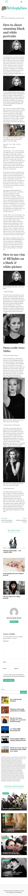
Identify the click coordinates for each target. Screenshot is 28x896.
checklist (14, 760)
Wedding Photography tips (11, 853)
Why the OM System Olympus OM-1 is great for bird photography (18, 719)
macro (23, 765)
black (20, 757)
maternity (8, 767)
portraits (20, 772)
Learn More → (14, 621)
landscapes (10, 765)
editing (8, 762)
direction (3, 762)
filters (12, 762)
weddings (9, 780)
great (16, 762)
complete (19, 760)
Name (5, 662)
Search (3, 689)
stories (21, 775)
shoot (8, 775)
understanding (20, 777)
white (14, 780)
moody (13, 767)
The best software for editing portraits (11, 597)
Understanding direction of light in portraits (13, 574)
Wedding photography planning (12, 808)
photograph (4, 770)
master (3, 767)
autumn (8, 757)
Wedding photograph (7, 806)
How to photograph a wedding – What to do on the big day (14, 830)
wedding (3, 780)
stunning (3, 777)
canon (24, 757)
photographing (11, 770)
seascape (4, 775)
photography (18, 770)
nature (17, 767)
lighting (19, 765)
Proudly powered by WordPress (12, 890)
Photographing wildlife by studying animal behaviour (18, 739)
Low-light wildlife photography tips (15, 729)
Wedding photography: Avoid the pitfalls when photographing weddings (12, 874)
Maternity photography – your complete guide (12, 551)
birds (16, 757)
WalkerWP (18, 892)
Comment (6, 641)
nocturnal (22, 767)
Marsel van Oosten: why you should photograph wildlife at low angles (18, 749)
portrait (15, 772)
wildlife (17, 780)
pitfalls (11, 772)
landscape (4, 765)
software (17, 775)
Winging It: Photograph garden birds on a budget (17, 710)
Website (16, 668)
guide (20, 762)
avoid (12, 757)
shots (12, 775)
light (15, 765)
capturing (8, 760)
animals (3, 757)
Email (5, 668)
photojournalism (5, 772)
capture (3, 760)
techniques (9, 777)
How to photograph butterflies (16, 700)
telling (14, 777)
